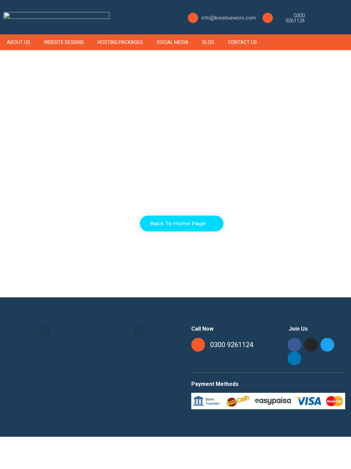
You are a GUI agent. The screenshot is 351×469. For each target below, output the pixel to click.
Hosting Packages (120, 42)
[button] (181, 223)
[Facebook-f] (316, 17)
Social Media (173, 42)
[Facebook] (294, 345)
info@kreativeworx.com (229, 18)
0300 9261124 (295, 18)
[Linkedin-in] (343, 17)
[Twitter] (334, 17)
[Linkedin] (294, 358)
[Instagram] (325, 17)
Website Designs (64, 42)
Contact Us (242, 42)
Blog (208, 42)
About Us (18, 42)
